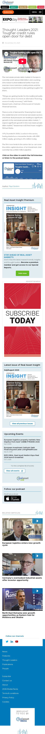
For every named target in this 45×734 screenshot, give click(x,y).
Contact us (7, 680)
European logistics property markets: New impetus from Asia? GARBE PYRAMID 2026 (22, 442)
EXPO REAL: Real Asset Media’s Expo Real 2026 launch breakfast (21, 457)
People (5, 668)
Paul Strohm (14, 186)
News (4, 651)
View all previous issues (22, 424)
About (5, 685)
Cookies (5, 702)
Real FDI (23, 7)
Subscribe (8, 12)
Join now (22, 273)
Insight (5, 7)
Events (32, 7)
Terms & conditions (10, 693)
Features (6, 656)
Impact (14, 7)
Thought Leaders (9, 660)
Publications (7, 664)
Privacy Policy (8, 697)
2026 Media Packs (10, 689)
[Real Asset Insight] (8, 2)
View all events (13, 471)
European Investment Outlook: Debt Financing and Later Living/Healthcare (20, 450)
